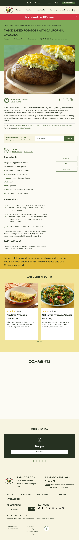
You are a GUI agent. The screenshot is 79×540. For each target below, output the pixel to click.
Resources (25, 518)
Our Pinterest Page (56, 508)
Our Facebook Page (43, 508)
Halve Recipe (28, 152)
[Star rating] (41, 39)
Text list (67, 164)
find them (64, 488)
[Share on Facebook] (59, 99)
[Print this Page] (71, 99)
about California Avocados (22, 248)
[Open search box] (73, 10)
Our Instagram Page (46, 508)
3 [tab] (39, 461)
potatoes (39, 125)
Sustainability (41, 10)
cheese (33, 125)
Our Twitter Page (49, 508)
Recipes (18, 10)
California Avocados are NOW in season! (39, 17)
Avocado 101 (64, 10)
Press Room (17, 518)
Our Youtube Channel (53, 508)
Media (49, 3)
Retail (29, 3)
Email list (66, 158)
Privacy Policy (30, 529)
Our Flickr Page (60, 508)
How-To (52, 10)
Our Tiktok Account (39, 508)
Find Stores (68, 3)
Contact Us (33, 518)
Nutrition (29, 10)
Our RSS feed (63, 508)
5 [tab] (45, 461)
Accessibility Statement (32, 531)
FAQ (56, 3)
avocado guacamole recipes (22, 125)
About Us (10, 518)
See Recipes (39, 452)
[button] (19, 102)
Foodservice (39, 3)
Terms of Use (30, 526)
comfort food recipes (38, 246)
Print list (66, 169)
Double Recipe (17, 152)
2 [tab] (41, 342)
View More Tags (67, 125)
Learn (47, 485)
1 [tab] (38, 342)
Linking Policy (30, 534)
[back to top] (46, 528)
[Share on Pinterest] (67, 99)
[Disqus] (39, 389)
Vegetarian (27, 128)
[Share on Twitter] (63, 99)
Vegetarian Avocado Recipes (52, 125)
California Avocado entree (58, 118)
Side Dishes (20, 128)
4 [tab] (42, 461)
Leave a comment (61, 39)
